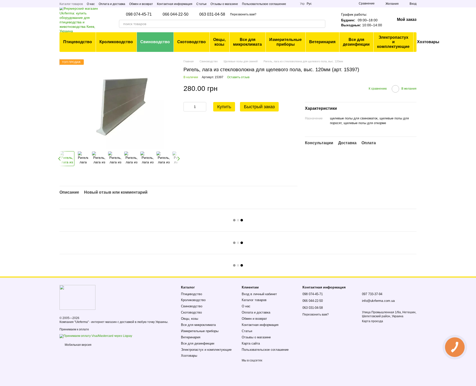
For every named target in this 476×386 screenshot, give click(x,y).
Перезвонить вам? (243, 14)
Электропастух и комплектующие (393, 42)
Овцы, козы (219, 41)
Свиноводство (155, 42)
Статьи (201, 4)
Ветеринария (322, 42)
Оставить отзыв (238, 77)
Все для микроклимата (247, 41)
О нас (91, 4)
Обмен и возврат (141, 4)
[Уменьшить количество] (187, 106)
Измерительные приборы (285, 41)
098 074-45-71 (139, 14)
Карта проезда (372, 321)
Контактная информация (174, 4)
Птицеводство (77, 42)
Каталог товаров (71, 4)
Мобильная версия (77, 345)
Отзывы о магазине (224, 4)
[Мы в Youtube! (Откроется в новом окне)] (293, 4)
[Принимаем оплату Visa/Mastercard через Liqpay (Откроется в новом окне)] (96, 336)
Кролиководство (116, 42)
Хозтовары (428, 42)
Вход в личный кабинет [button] (259, 294)
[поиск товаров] (321, 24)
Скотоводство (191, 42)
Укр (302, 3)
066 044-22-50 (175, 14)
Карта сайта (251, 343)
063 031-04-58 (212, 14)
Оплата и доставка (112, 4)
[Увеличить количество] (202, 106)
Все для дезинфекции (356, 41)
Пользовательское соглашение (264, 4)
